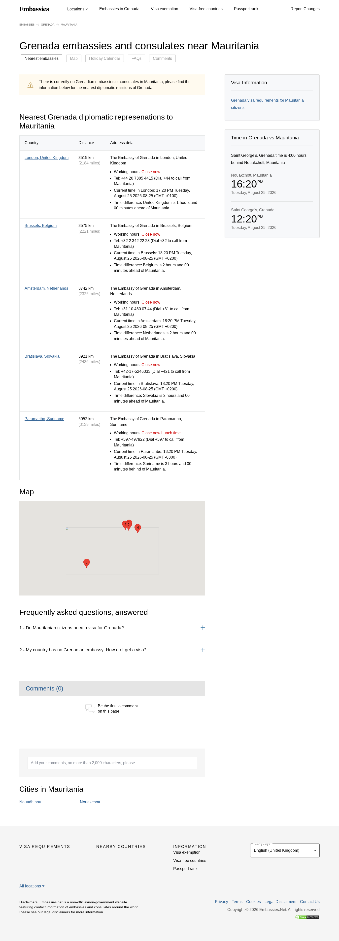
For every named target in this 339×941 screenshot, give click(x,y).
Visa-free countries (206, 9)
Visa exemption (164, 9)
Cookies (253, 902)
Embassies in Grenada (119, 9)
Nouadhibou (30, 802)
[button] (128, 526)
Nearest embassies (42, 58)
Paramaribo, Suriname (44, 419)
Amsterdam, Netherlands (46, 288)
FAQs (136, 58)
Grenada (47, 24)
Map (74, 58)
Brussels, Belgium (41, 225)
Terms (237, 902)
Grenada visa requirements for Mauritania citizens (267, 104)
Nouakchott (90, 802)
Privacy (221, 902)
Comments (162, 58)
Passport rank (246, 9)
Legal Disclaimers (280, 902)
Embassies (26, 24)
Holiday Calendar (104, 58)
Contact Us (310, 902)
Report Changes (305, 9)
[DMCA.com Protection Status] (307, 917)
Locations (76, 9)
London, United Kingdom (46, 158)
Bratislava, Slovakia (42, 356)
